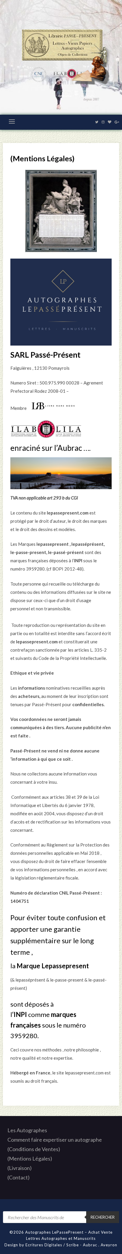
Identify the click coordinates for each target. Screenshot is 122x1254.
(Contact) (18, 1177)
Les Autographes (27, 1130)
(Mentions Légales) (29, 1158)
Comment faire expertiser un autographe (54, 1139)
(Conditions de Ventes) (33, 1149)
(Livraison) (19, 1168)
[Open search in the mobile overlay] (61, 1217)
